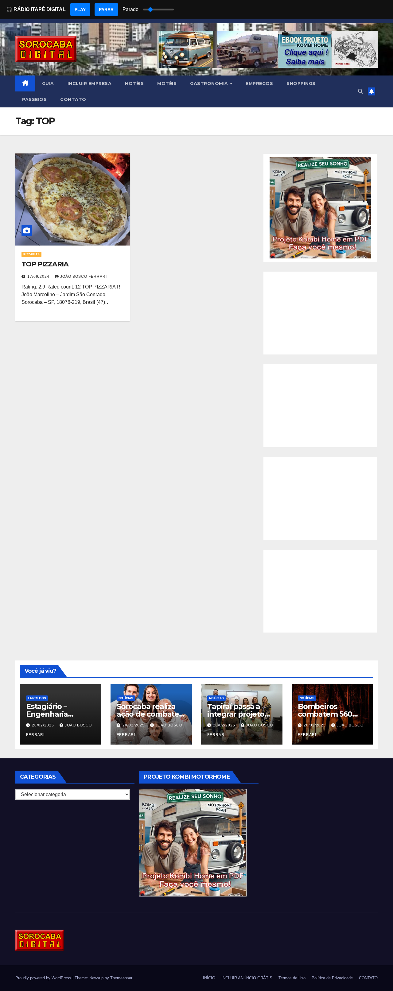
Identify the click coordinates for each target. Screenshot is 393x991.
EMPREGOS (259, 83)
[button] (360, 91)
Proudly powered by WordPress (43, 978)
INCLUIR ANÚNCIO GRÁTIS (246, 978)
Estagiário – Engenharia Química (47, 714)
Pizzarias (31, 254)
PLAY (80, 9)
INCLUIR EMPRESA (90, 83)
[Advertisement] (320, 313)
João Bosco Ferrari (83, 276)
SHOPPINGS (301, 83)
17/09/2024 (39, 276)
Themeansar (121, 978)
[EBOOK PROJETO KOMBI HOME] (320, 207)
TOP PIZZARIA (44, 264)
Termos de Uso (291, 978)
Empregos (37, 698)
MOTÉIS (167, 83)
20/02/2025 (43, 725)
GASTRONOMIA (209, 83)
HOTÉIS (134, 83)
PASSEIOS (34, 99)
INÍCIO (209, 978)
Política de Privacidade (332, 978)
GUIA (48, 83)
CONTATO (73, 99)
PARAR (106, 9)
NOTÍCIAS (126, 698)
